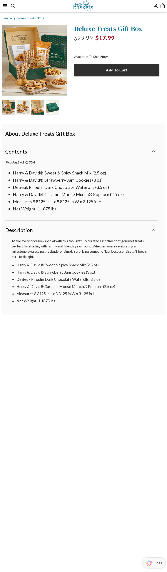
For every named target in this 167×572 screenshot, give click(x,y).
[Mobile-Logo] (83, 6)
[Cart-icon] (162, 6)
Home (8, 18)
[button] (82, 151)
